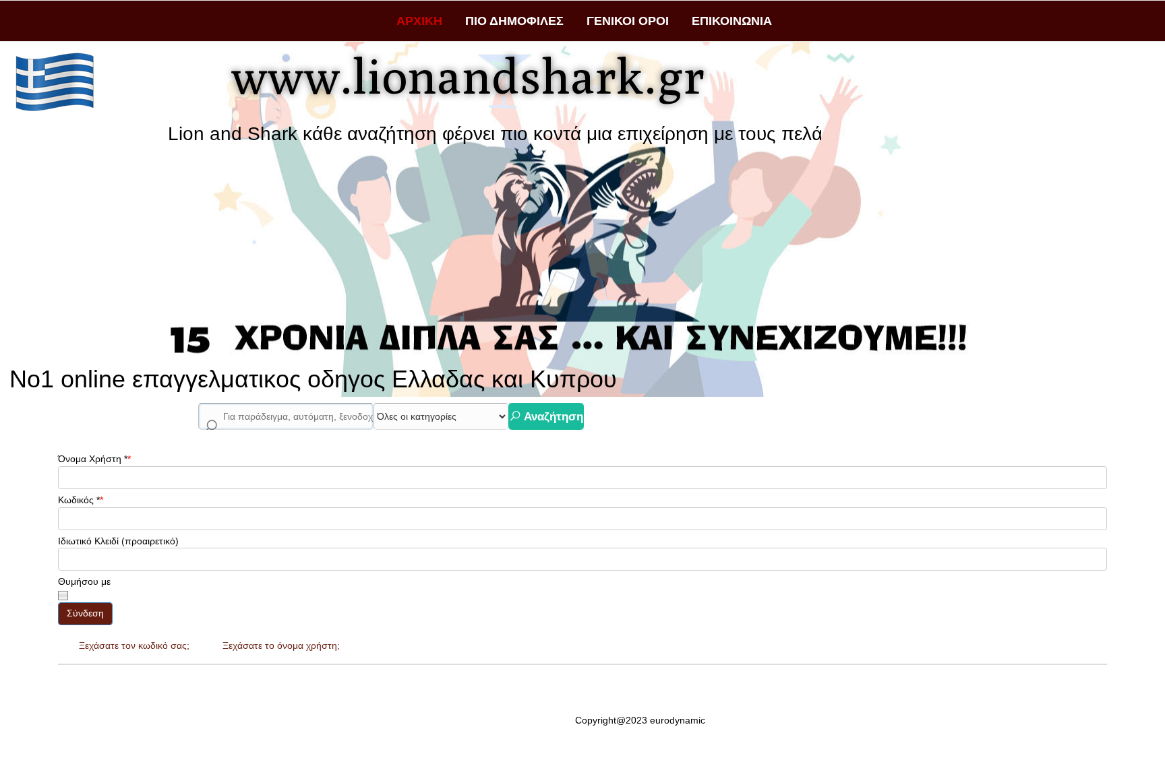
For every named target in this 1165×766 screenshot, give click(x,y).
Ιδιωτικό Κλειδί (88, 541)
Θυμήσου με (84, 581)
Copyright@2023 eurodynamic (640, 720)
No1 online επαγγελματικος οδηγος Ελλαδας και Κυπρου (313, 379)
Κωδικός (79, 499)
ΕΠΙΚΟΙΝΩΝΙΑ (732, 21)
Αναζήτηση (552, 416)
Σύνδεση (85, 613)
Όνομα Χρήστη (92, 458)
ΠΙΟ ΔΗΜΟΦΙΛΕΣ (514, 21)
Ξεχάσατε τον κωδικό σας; (134, 645)
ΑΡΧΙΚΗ (419, 21)
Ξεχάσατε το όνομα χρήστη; (281, 645)
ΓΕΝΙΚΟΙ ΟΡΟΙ (628, 21)
